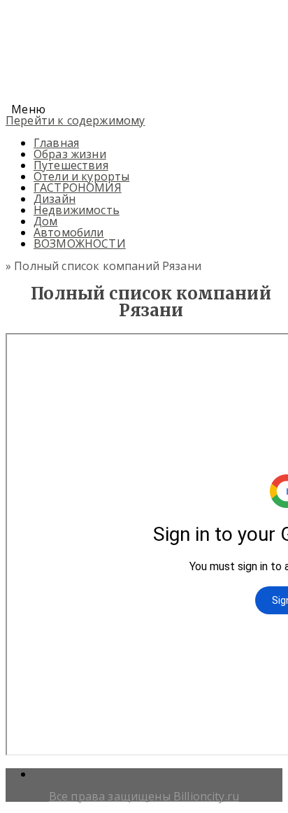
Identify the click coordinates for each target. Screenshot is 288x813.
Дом (45, 221)
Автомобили (69, 232)
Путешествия (71, 165)
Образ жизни (70, 154)
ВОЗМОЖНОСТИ (80, 243)
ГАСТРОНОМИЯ (78, 187)
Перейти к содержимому (75, 120)
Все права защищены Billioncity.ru (144, 796)
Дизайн (54, 198)
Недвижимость (77, 210)
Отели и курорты (81, 176)
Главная (56, 142)
